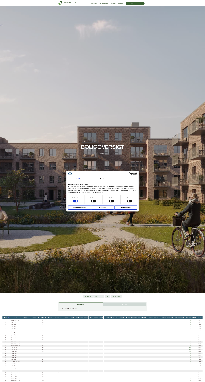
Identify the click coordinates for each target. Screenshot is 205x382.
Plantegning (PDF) (190, 317)
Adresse (15, 317)
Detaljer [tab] (102, 179)
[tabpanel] (102, 308)
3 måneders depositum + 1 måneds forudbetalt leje (160, 317)
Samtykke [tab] (78, 179)
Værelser (34, 317)
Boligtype (25, 317)
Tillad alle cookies (126, 207)
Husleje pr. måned (68, 317)
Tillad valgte (102, 207)
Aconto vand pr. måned (81, 317)
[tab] (81, 304)
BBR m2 (43, 317)
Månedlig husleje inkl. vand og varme (114, 317)
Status (199, 317)
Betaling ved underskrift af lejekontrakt (135, 317)
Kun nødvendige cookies (79, 207)
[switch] (93, 201)
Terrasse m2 (58, 317)
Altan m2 (50, 317)
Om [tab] (126, 179)
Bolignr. (6, 317)
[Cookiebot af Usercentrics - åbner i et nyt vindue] (130, 173)
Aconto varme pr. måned (96, 317)
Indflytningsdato (179, 317)
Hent (190, 320)
